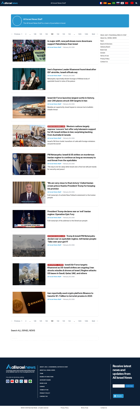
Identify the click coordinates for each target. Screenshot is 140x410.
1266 (86, 34)
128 (35, 34)
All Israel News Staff (54, 47)
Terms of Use (104, 56)
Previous (17, 34)
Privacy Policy (104, 59)
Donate (102, 53)
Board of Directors (106, 44)
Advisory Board (105, 47)
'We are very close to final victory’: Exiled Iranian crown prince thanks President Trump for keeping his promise (71, 186)
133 (63, 34)
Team (102, 41)
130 (46, 34)
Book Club (103, 50)
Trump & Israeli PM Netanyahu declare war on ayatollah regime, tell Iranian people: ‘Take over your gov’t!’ (72, 239)
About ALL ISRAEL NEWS (108, 38)
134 (69, 34)
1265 (79, 34)
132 (58, 34)
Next (93, 34)
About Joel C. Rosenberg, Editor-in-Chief (54, 367)
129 (40, 34)
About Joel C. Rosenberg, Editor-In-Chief (113, 35)
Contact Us (104, 62)
